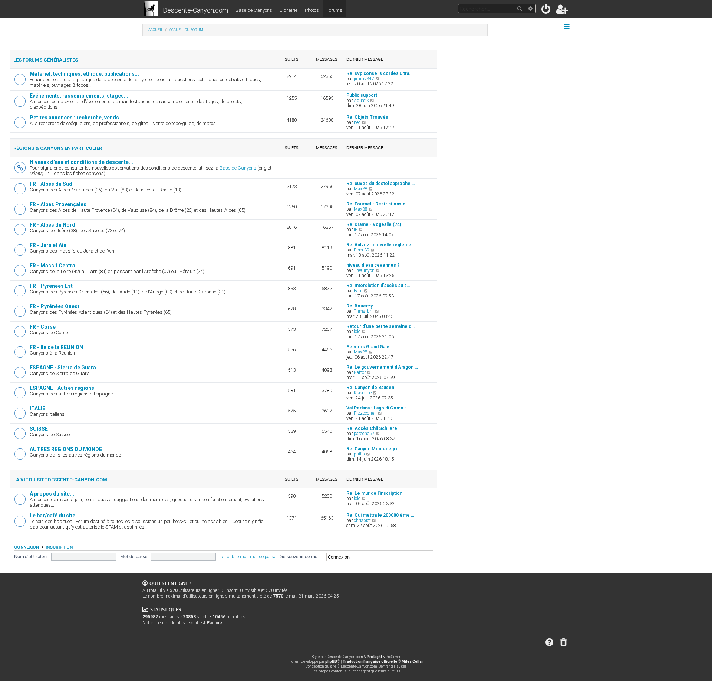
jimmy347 (364, 78)
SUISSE (39, 429)
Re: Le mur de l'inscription (374, 493)
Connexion (26, 547)
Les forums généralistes (45, 60)
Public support (361, 95)
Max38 (360, 188)
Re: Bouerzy (359, 306)
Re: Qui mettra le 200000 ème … (380, 515)
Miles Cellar (412, 661)
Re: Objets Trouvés (367, 117)
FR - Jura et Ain (48, 245)
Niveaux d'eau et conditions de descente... (81, 162)
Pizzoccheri (365, 413)
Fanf (358, 290)
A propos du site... (52, 494)
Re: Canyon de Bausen (370, 387)
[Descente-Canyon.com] (150, 9)
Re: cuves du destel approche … (380, 183)
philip (359, 454)
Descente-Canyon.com (195, 10)
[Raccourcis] (567, 26)
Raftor (360, 372)
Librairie (288, 10)
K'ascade (363, 392)
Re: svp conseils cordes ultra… (379, 73)
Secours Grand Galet (368, 346)
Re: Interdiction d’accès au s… (378, 285)
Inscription (59, 547)
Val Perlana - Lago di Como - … (378, 408)
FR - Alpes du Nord (52, 225)
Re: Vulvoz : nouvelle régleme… (380, 244)
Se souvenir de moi (300, 556)
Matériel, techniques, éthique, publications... (84, 74)
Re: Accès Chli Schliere (371, 428)
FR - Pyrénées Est (51, 286)
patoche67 (364, 433)
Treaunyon (364, 270)
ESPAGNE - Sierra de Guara (63, 368)
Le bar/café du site (52, 516)
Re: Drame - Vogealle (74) (373, 224)
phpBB (331, 661)
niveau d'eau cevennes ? (372, 265)
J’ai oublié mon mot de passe (248, 556)
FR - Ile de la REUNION (56, 347)
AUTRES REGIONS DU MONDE (66, 449)
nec (357, 122)
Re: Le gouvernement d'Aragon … (382, 367)
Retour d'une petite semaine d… (380, 326)
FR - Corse (43, 327)
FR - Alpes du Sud (51, 184)
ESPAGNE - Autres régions (62, 388)
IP (355, 229)
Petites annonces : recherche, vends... (76, 118)
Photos (312, 10)
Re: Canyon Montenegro (372, 448)
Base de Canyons (253, 10)
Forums (334, 10)
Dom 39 (361, 250)
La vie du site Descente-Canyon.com (60, 480)
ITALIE (37, 408)
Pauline (214, 622)
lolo (357, 331)
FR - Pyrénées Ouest (54, 306)
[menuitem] (546, 10)
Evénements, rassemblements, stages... (79, 96)
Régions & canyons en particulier (57, 148)
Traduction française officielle (370, 661)
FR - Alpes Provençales (58, 204)
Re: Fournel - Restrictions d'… (378, 204)
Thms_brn (364, 311)
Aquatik (361, 100)
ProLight (374, 657)
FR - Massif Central (53, 266)
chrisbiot (362, 520)
